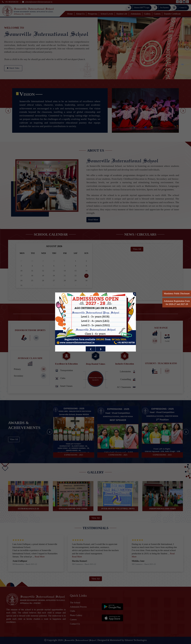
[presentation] (91, 348)
